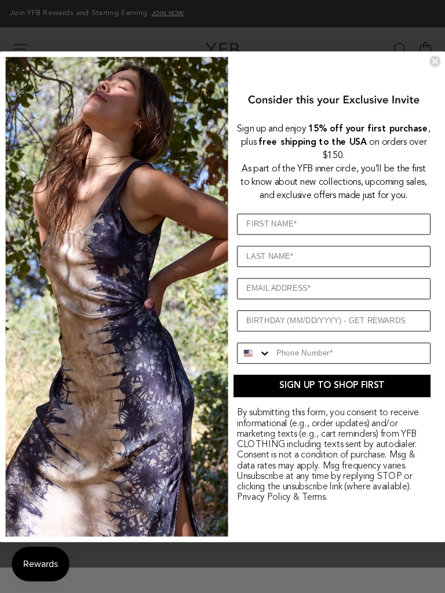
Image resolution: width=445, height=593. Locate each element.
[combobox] (254, 353)
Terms (313, 497)
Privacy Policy (264, 497)
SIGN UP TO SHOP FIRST (331, 385)
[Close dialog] (434, 61)
